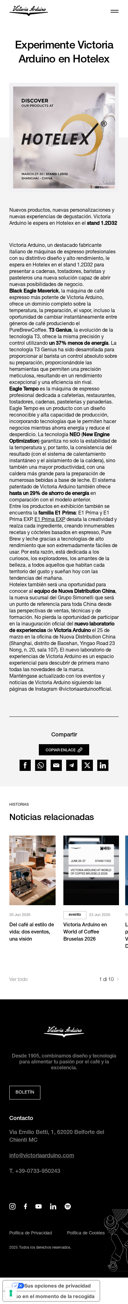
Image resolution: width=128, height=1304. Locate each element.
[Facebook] (25, 765)
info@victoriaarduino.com (41, 1156)
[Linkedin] (102, 765)
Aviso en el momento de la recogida (51, 1296)
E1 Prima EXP (49, 520)
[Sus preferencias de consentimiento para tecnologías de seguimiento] (11, 1293)
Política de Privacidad (30, 1233)
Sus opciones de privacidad (57, 1286)
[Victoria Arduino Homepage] (28, 12)
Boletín (25, 1092)
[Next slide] (118, 980)
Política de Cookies (86, 1233)
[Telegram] (71, 765)
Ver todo (18, 980)
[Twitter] (87, 765)
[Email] (56, 765)
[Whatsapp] (40, 765)
